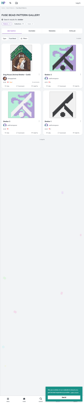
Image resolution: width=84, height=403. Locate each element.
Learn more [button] (74, 392)
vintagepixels (11, 78)
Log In (78, 3)
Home (3, 8)
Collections (19, 24)
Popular (72, 31)
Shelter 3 (6, 121)
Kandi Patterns (10, 8)
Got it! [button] (64, 397)
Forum (10, 3)
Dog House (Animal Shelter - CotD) (17, 75)
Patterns (6, 24)
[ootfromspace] (46, 78)
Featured (32, 31)
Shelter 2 (48, 75)
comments (35, 82)
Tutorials (16, 3)
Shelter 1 (48, 121)
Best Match (11, 31)
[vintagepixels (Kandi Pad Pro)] (4, 78)
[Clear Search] (2, 19)
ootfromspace (53, 78)
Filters (25, 38)
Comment (21, 86)
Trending (52, 31)
